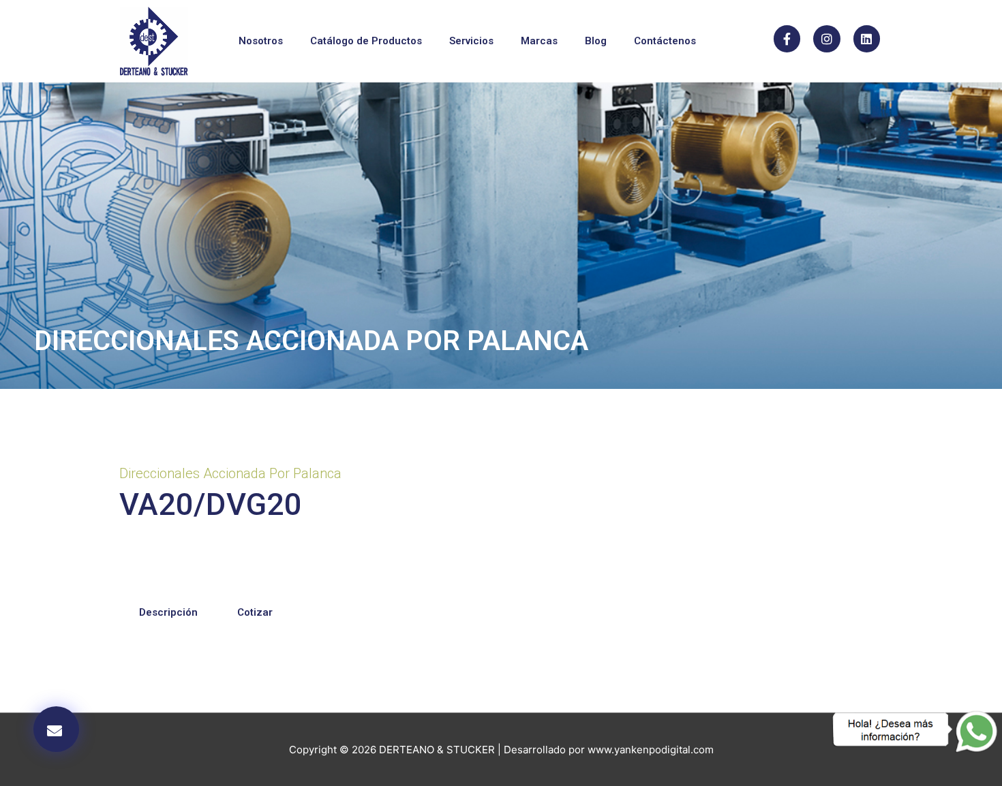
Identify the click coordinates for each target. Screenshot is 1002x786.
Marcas (539, 41)
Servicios (471, 41)
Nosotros (261, 41)
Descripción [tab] (168, 612)
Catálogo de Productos (366, 41)
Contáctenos (665, 41)
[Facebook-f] (787, 38)
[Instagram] (826, 38)
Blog (596, 41)
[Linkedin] (867, 38)
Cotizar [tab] (255, 612)
